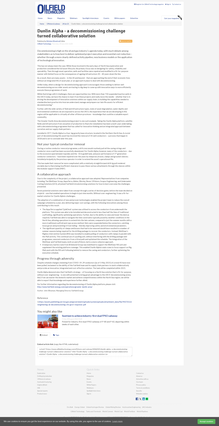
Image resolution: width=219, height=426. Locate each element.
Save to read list (126, 41)
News (89, 379)
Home (40, 18)
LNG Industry (147, 407)
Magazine (61, 18)
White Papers (91, 385)
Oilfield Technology (44, 44)
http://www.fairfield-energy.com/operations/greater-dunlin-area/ (65, 287)
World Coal (118, 411)
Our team (139, 382)
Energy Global (80, 407)
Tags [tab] (57, 335)
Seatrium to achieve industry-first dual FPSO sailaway (89, 315)
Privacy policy (141, 385)
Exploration (41, 373)
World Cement (107, 411)
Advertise (134, 18)
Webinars (73, 18)
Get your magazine (171, 18)
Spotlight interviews (91, 18)
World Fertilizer (129, 411)
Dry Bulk (70, 407)
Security (139, 391)
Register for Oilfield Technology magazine (150, 4)
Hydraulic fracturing (44, 382)
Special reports (42, 391)
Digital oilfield (42, 385)
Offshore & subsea (43, 379)
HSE (38, 388)
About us (139, 376)
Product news (42, 394)
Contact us (177, 4)
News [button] (50, 18)
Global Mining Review (113, 407)
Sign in (168, 4)
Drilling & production (44, 376)
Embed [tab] (45, 335)
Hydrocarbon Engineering (131, 407)
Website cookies (142, 394)
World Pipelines (142, 411)
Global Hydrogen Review (95, 407)
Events (106, 18)
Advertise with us (142, 379)
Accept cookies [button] (206, 421)
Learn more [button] (117, 421)
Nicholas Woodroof (53, 41)
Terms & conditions (143, 388)
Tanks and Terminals (93, 411)
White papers (119, 18)
